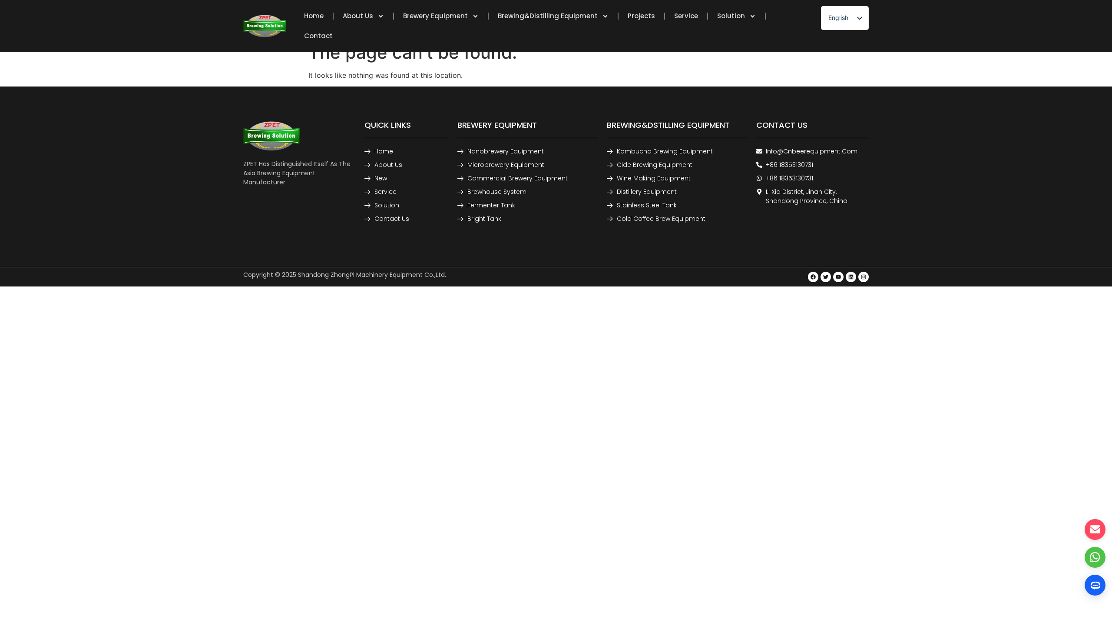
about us (358, 15)
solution (731, 15)
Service (686, 15)
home (314, 15)
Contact (318, 35)
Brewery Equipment (435, 15)
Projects (641, 15)
